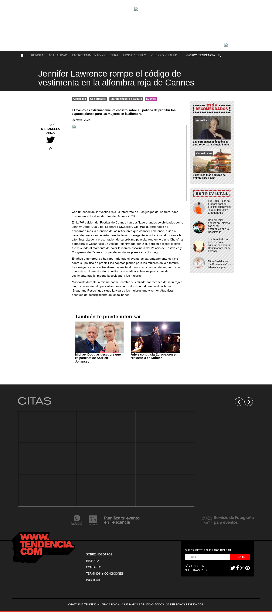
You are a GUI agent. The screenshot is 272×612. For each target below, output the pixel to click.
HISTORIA (92, 560)
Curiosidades (204, 153)
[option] (47, 459)
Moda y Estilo (134, 55)
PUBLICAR (93, 580)
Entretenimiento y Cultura (95, 55)
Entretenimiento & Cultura (126, 98)
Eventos (151, 98)
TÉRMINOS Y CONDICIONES (105, 573)
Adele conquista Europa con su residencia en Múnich (154, 356)
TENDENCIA (200, 55)
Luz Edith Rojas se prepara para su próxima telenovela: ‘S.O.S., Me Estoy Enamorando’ (219, 206)
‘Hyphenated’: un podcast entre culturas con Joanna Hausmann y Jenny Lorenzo (219, 245)
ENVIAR (240, 557)
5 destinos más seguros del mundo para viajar (209, 176)
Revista (37, 55)
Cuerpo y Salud (164, 55)
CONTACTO (93, 567)
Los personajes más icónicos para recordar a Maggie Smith (211, 143)
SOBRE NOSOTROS (99, 554)
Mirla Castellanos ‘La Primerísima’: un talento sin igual (219, 264)
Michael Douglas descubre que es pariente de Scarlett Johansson (98, 358)
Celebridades (98, 98)
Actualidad (57, 55)
